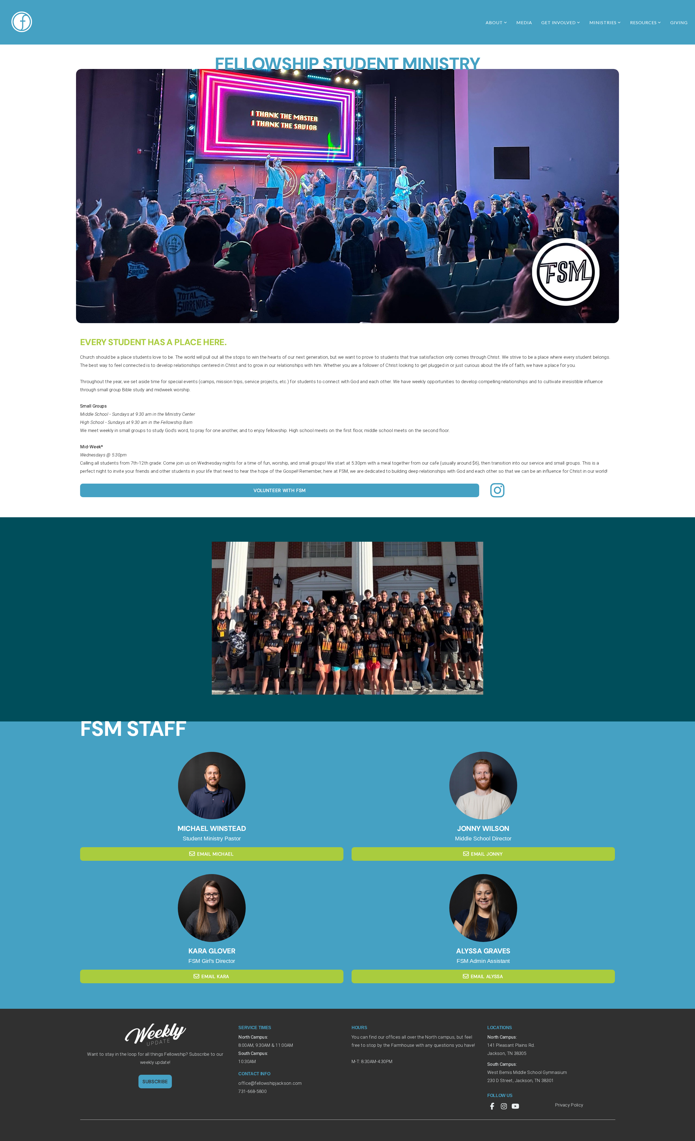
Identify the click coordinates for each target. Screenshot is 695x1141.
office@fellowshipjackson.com (270, 1083)
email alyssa (487, 976)
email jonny (487, 854)
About (495, 22)
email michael (215, 854)
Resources (644, 22)
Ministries (603, 22)
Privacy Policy (569, 1105)
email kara (215, 976)
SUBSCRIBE (155, 1082)
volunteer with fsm (280, 490)
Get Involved (559, 22)
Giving (679, 22)
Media (524, 22)
